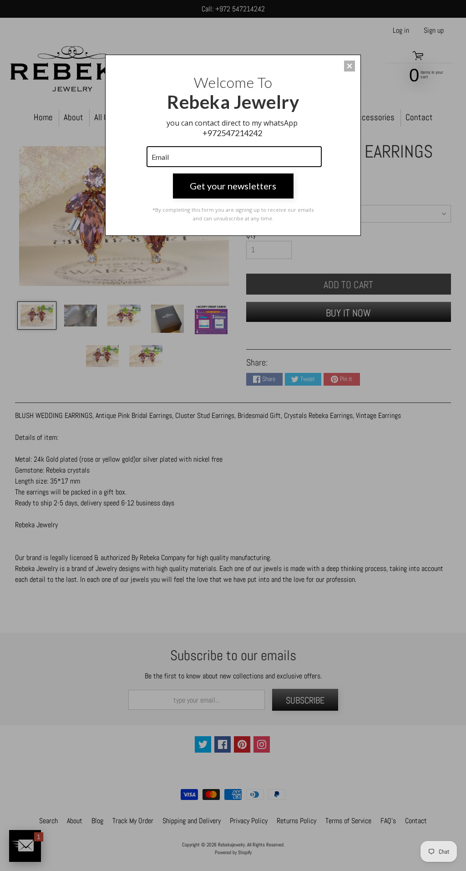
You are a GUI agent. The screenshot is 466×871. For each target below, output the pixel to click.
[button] (349, 66)
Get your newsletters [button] (233, 185)
